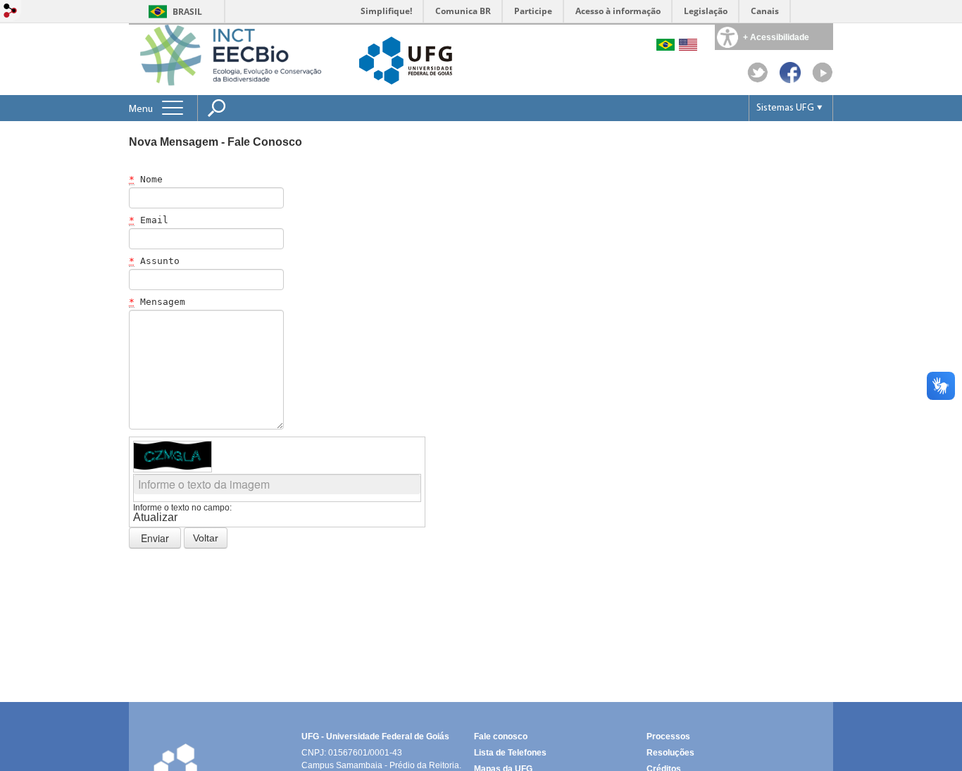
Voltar (205, 538)
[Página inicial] (242, 59)
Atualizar (155, 517)
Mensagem (157, 301)
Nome (146, 179)
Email (148, 220)
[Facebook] (790, 79)
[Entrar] (10, 11)
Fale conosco (500, 736)
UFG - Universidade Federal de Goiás (375, 736)
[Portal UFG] (405, 59)
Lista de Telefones (510, 753)
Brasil (187, 12)
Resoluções (670, 753)
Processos (668, 736)
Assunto (154, 260)
